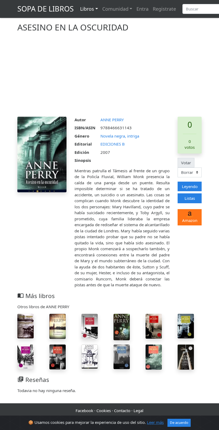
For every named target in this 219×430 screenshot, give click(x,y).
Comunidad (115, 9)
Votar (186, 162)
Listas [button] (190, 198)
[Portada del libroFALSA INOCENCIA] (122, 326)
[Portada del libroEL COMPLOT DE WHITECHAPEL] (154, 325)
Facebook (84, 410)
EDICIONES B (112, 144)
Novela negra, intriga (119, 136)
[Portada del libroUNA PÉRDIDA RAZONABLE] (57, 326)
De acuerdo (179, 422)
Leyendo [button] (190, 186)
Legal (138, 410)
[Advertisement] (109, 76)
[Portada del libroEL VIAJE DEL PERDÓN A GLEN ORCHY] (89, 325)
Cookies (103, 410)
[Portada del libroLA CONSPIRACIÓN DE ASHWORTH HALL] (122, 356)
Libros (87, 9)
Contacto (122, 410)
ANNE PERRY (112, 119)
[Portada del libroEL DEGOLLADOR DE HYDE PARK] (57, 356)
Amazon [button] (189, 220)
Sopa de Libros (45, 9)
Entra (142, 9)
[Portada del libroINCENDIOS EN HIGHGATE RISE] (154, 356)
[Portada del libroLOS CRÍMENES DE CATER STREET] (186, 356)
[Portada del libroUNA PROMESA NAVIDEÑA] (89, 356)
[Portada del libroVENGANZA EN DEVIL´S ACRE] (186, 325)
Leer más (155, 422)
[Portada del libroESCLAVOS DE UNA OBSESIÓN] (25, 325)
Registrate (164, 9)
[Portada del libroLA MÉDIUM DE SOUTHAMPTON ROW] (25, 356)
